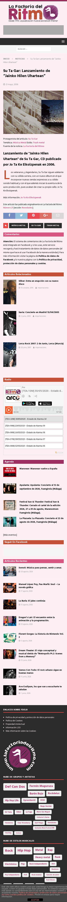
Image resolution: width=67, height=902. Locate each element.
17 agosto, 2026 (27, 591)
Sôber (18, 812)
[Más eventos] (10, 535)
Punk (57, 857)
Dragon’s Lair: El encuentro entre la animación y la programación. (37, 619)
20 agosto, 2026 (27, 571)
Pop (23, 864)
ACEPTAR (35, 900)
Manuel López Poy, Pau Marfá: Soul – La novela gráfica (39, 585)
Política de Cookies (14, 720)
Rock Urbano (50, 880)
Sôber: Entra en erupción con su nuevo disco (38, 282)
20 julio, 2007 (26, 347)
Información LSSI (13, 727)
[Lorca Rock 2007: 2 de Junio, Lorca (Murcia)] (9, 354)
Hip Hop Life (12, 800)
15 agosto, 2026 (27, 604)
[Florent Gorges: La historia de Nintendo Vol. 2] (9, 637)
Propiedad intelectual (15, 724)
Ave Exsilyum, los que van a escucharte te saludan (40, 688)
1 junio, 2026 (25, 693)
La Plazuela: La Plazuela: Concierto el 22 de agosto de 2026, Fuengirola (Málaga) (41, 520)
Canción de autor (52, 875)
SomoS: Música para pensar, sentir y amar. (40, 568)
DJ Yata (8, 812)
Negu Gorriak (46, 806)
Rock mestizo (37, 875)
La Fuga (29, 812)
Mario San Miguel (43, 812)
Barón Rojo (36, 794)
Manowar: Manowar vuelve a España (38, 469)
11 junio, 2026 (26, 676)
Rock (9, 851)
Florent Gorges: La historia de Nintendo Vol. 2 (41, 635)
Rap (50, 850)
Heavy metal (42, 857)
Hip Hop (24, 850)
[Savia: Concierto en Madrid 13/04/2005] (9, 323)
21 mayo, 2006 (12, 84)
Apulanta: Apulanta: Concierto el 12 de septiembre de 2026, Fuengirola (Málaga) (41, 487)
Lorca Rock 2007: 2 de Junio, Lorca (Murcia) (41, 344)
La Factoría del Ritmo (33, 146)
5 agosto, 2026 (26, 640)
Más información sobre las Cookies (21, 731)
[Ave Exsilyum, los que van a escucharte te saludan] (9, 690)
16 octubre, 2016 (27, 287)
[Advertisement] (35, 29)
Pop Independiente (12, 875)
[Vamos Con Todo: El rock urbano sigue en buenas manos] (9, 674)
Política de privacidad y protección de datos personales (30, 717)
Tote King (8, 833)
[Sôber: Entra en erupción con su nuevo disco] (9, 292)
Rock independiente (38, 864)
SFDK (42, 800)
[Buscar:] (33, 49)
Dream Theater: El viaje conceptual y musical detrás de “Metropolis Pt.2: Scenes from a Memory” (40, 653)
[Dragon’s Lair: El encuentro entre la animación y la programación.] (9, 621)
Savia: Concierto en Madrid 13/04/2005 (39, 312)
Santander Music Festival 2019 (44, 828)
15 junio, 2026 (26, 660)
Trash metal (39, 143)
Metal (39, 850)
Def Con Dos (15, 787)
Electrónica (10, 864)
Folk (25, 875)
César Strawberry (24, 823)
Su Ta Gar (33, 139)
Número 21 (8, 208)
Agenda (9, 462)
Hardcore (55, 869)
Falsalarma (9, 823)
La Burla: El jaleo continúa (32, 601)
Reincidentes (52, 823)
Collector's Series (43, 817)
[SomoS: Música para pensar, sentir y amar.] (9, 571)
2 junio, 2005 (26, 316)
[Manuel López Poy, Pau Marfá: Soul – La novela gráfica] (9, 588)
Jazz (53, 863)
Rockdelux (54, 793)
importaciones (43, 287)
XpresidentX (29, 800)
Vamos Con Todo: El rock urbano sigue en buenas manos (40, 671)
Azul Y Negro (39, 823)
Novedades (27, 208)
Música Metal (19, 143)
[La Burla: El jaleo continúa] (9, 604)
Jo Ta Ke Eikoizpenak (31, 198)
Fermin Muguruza (41, 786)
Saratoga (18, 833)
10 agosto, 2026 (27, 624)
